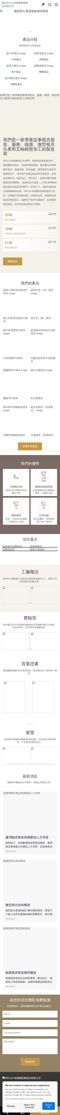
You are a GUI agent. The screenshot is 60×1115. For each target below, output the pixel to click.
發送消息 (30, 1061)
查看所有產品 (30, 446)
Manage (11, 1106)
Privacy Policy (37, 1099)
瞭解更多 (13, 261)
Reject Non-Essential (29, 1106)
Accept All (48, 1106)
